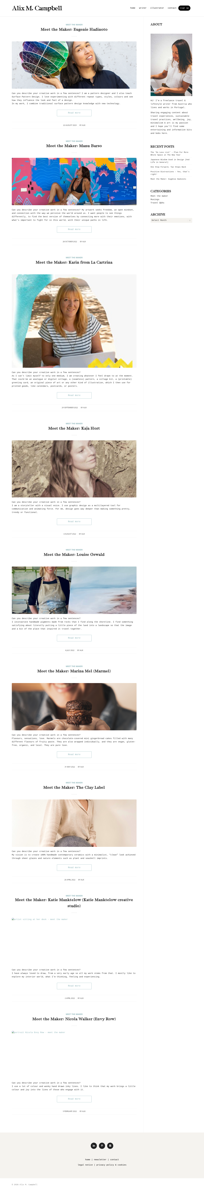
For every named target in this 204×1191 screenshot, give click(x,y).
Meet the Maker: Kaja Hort (74, 429)
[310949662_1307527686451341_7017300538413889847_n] (74, 181)
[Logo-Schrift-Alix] (37, 8)
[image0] (74, 590)
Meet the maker (74, 24)
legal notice (85, 1165)
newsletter (100, 1160)
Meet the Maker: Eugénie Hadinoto (74, 30)
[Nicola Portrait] (74, 1054)
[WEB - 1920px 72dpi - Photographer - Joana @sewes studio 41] (74, 706)
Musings (155, 199)
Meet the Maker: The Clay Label (74, 788)
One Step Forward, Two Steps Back (168, 167)
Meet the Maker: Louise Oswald (74, 555)
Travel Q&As (157, 203)
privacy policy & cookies (111, 1165)
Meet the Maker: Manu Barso (74, 146)
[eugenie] (74, 65)
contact (114, 1160)
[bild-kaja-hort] (74, 468)
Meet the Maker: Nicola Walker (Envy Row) (74, 1019)
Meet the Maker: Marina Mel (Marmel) (74, 671)
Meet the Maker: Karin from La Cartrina (74, 263)
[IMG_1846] (74, 823)
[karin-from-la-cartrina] (74, 321)
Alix (83, 125)
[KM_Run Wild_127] (74, 941)
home (87, 1160)
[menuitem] (133, 8)
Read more (74, 113)
